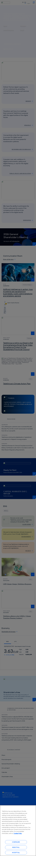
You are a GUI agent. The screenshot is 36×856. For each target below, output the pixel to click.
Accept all (16, 852)
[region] (18, 830)
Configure (16, 842)
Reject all (16, 847)
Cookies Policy (18, 833)
